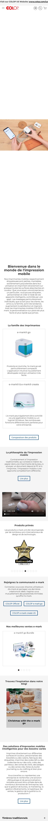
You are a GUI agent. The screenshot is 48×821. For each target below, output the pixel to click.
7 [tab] (28, 571)
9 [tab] (33, 571)
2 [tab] (14, 571)
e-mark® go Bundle (24, 633)
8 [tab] (30, 571)
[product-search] (40, 8)
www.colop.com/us (38, 2)
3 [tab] (17, 571)
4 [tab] (20, 571)
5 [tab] (22, 571)
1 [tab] (12, 571)
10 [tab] (36, 571)
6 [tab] (25, 571)
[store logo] (12, 8)
